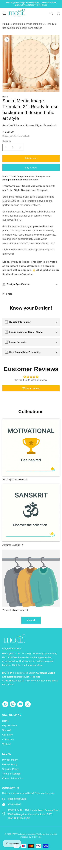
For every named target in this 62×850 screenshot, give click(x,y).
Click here (30, 680)
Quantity (6, 141)
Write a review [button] (31, 388)
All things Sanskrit (11, 545)
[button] (4, 13)
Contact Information (12, 778)
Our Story (7, 735)
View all (31, 620)
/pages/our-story (11, 648)
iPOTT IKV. (36, 837)
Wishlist (6, 744)
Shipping (5, 136)
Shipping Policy (10, 769)
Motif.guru (41, 834)
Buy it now (31, 167)
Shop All (6, 730)
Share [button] (9, 294)
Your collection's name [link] (13, 610)
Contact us (8, 739)
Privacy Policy (10, 760)
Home (5, 24)
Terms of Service (11, 774)
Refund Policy (9, 764)
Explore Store (9, 725)
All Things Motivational (13, 479)
